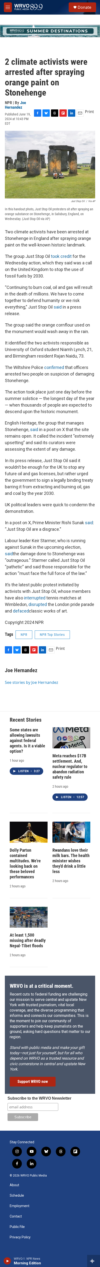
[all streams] (93, 1261)
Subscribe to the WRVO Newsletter (39, 1098)
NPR (24, 635)
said (58, 307)
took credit (61, 256)
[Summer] (50, 31)
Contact (16, 1216)
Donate (84, 7)
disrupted (37, 604)
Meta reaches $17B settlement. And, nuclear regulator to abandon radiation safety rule (69, 766)
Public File (17, 1227)
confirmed (54, 367)
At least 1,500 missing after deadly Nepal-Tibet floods (28, 940)
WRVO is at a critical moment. (41, 986)
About (14, 1185)
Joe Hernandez (15, 105)
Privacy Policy (20, 1237)
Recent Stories (26, 720)
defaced (21, 610)
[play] (7, 1261)
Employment (19, 1206)
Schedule (17, 1195)
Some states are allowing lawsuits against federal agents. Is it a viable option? (27, 740)
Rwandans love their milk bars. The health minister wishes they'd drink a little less (71, 861)
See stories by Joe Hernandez (31, 682)
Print (89, 111)
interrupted (34, 597)
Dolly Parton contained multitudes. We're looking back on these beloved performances (25, 863)
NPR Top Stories (52, 635)
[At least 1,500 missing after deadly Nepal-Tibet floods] (29, 917)
